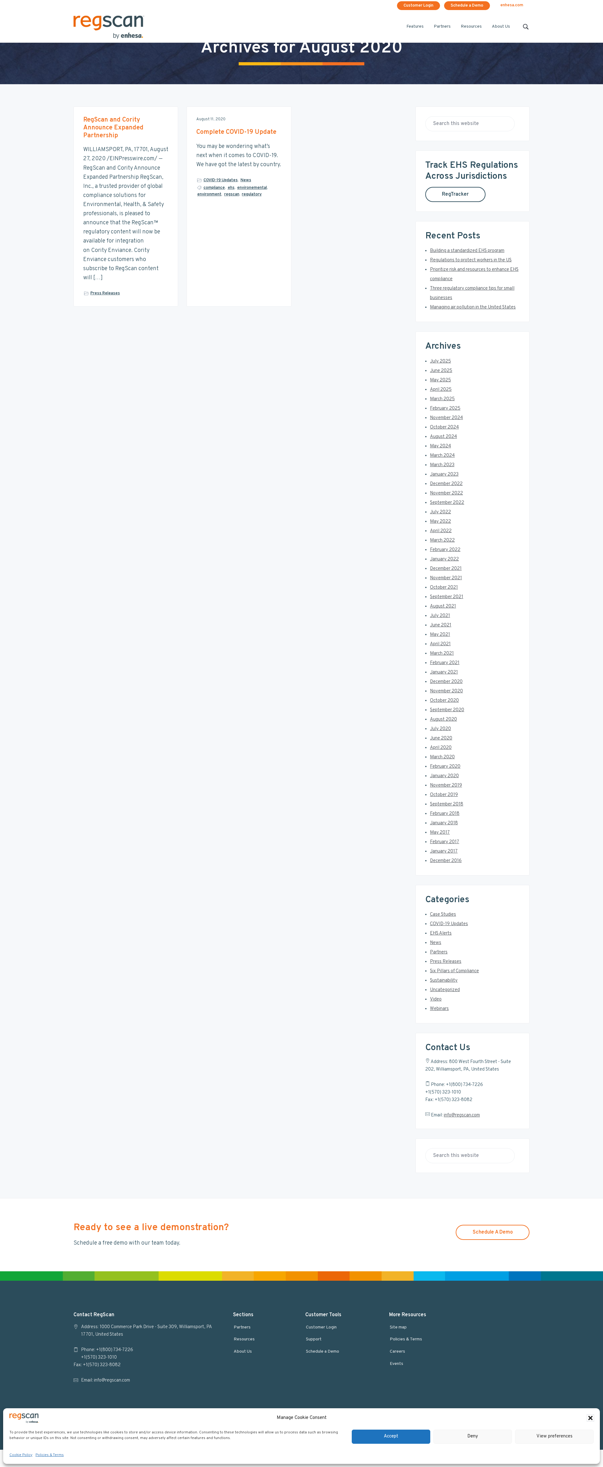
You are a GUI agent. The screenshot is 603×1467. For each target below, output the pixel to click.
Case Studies (443, 915)
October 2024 (444, 427)
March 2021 (442, 654)
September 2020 (447, 710)
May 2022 (440, 522)
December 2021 (446, 569)
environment (209, 194)
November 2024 (446, 418)
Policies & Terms (49, 1455)
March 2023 (442, 465)
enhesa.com (511, 5)
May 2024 (440, 446)
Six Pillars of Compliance (454, 971)
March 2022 (442, 540)
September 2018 (446, 804)
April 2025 (441, 390)
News (246, 180)
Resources (244, 1339)
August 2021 (443, 606)
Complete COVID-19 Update (236, 132)
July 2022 (440, 512)
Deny (472, 1436)
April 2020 (441, 748)
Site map (398, 1327)
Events (396, 1363)
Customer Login (418, 5)
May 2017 (440, 833)
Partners (439, 952)
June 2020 (441, 738)
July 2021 (440, 616)
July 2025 (440, 361)
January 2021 (444, 672)
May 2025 (440, 380)
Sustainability (444, 981)
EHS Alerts (441, 933)
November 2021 (446, 578)
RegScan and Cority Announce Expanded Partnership (113, 127)
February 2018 (444, 814)
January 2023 (444, 474)
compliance (214, 187)
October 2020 (444, 701)
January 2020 (444, 776)
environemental (252, 187)
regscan (231, 194)
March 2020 (442, 757)
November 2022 (446, 493)
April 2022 (441, 531)
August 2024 (443, 437)
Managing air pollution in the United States (473, 307)
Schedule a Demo (467, 5)
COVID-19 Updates (221, 180)
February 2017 (444, 842)
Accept (391, 1436)
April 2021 (440, 644)
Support (314, 1339)
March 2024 (442, 456)
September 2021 (446, 597)
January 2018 (444, 823)
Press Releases (105, 293)
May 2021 (440, 635)
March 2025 (442, 399)
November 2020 (446, 691)
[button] (590, 1418)
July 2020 (440, 729)
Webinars (439, 1009)
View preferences (554, 1436)
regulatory (252, 194)
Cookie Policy (20, 1455)
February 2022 (445, 550)
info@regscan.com (462, 1115)
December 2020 (446, 682)
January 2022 (444, 559)
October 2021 (444, 588)
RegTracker (455, 194)
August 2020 (443, 720)
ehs (231, 187)
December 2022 (446, 484)
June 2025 (441, 371)
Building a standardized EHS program (467, 251)
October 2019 (444, 795)
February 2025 (445, 409)
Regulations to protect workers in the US (471, 260)
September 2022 (447, 503)
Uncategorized (445, 990)
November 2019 (446, 785)
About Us (243, 1351)
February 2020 (445, 767)
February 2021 (444, 663)
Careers (397, 1351)
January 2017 (444, 851)
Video (436, 999)
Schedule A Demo (493, 1232)
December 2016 (446, 861)
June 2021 (440, 625)
